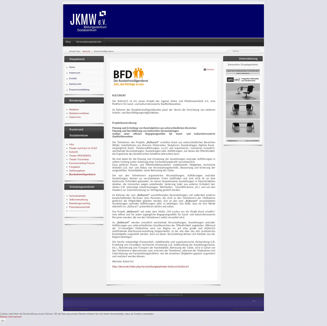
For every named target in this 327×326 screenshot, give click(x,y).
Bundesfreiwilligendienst (82, 174)
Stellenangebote (77, 170)
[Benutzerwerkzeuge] (203, 67)
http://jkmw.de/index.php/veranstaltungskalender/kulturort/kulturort (150, 266)
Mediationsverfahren (79, 113)
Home (72, 67)
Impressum (74, 72)
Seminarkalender (77, 196)
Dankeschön (75, 84)
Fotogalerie (74, 167)
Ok (2, 320)
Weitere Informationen (11, 316)
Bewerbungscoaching (79, 203)
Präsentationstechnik (79, 207)
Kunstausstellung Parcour (82, 163)
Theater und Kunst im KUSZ (83, 148)
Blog (68, 41)
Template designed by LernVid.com (246, 309)
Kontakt (73, 78)
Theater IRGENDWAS (80, 155)
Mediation (74, 109)
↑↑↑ (254, 301)
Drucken (210, 69)
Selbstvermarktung (78, 199)
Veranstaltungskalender (89, 41)
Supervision (75, 117)
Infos (71, 144)
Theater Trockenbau (79, 159)
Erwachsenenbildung (79, 89)
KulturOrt (73, 152)
